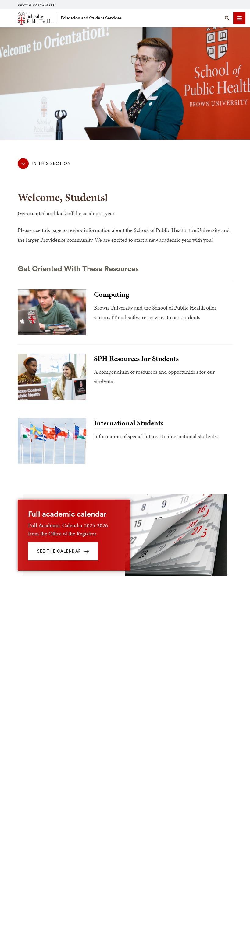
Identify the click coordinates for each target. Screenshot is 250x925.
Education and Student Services (91, 18)
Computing (111, 294)
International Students (128, 423)
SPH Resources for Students (136, 358)
